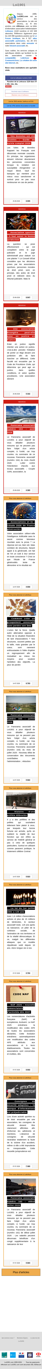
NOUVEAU (22, 113)
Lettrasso (9, 31)
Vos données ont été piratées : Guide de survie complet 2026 (21, 139)
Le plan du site (35, 1338)
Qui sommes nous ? (7, 1338)
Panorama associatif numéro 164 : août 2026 (21, 429)
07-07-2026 (16, 973)
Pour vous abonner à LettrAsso (20, 498)
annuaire (30, 43)
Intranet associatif (17, 46)
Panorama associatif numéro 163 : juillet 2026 (21, 718)
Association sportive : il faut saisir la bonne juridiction (21, 236)
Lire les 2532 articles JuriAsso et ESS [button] (21, 101)
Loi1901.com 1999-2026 (13, 1362)
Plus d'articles (21, 1272)
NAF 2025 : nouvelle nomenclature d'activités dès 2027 (21, 1008)
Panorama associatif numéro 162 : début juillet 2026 (21, 1201)
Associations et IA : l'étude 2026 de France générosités (21, 525)
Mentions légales (22, 1338)
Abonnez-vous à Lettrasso (20, 95)
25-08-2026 (16, 201)
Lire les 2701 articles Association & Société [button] (21, 106)
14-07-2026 (16, 587)
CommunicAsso (12, 60)
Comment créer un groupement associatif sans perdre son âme (21, 622)
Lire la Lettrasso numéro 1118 (21, 78)
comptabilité (10, 58)
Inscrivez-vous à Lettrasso (20, 91)
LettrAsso (27, 58)
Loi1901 (18, 5)
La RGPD (21, 1341)
